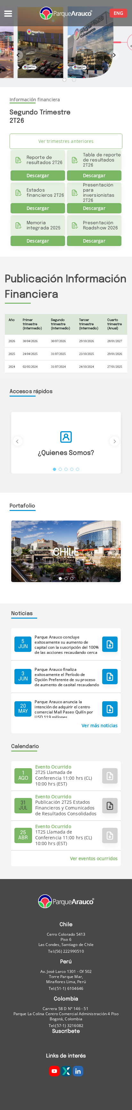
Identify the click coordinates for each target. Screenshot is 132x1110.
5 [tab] (77, 469)
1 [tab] (64, 79)
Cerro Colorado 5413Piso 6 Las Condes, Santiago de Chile (66, 939)
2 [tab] (74, 79)
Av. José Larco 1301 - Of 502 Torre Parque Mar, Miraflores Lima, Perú (66, 976)
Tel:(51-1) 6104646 (66, 988)
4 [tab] (71, 469)
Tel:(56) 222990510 (66, 951)
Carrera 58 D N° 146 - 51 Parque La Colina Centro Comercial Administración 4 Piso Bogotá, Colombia (66, 1014)
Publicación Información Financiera (66, 287)
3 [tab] (66, 469)
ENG (118, 13)
